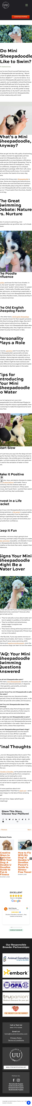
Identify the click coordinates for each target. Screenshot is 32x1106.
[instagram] (18, 1080)
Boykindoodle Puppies (16, 1089)
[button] (1, 858)
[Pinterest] (28, 819)
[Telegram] (22, 819)
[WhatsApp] (19, 819)
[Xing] (3, 822)
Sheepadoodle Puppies (16, 1087)
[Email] (17, 822)
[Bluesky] (9, 819)
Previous (4, 829)
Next (29, 829)
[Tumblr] (25, 819)
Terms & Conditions (16, 1040)
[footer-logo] (5, 2)
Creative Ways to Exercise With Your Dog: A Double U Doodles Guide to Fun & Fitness (6, 864)
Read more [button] (16, 922)
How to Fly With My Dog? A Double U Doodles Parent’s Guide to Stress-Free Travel (24, 862)
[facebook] (13, 1080)
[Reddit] (12, 819)
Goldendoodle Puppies (16, 1086)
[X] (6, 819)
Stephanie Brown (6, 66)
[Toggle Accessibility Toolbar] (29, 1103)
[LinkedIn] (16, 819)
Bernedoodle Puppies (16, 1084)
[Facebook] (3, 819)
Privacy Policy (16, 1038)
